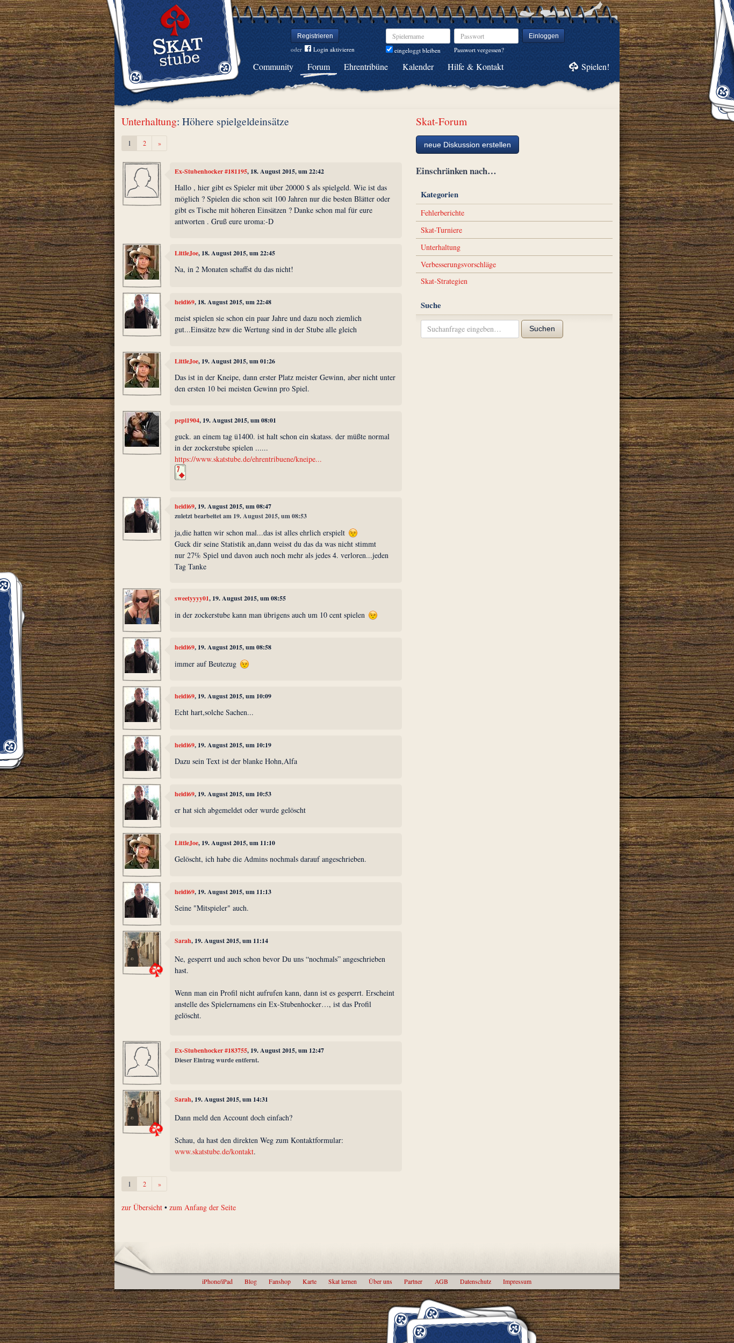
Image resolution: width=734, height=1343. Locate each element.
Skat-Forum (441, 121)
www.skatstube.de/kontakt (214, 1151)
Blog (250, 1281)
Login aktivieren (334, 49)
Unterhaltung (149, 121)
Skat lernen (342, 1281)
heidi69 (185, 301)
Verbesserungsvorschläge (458, 264)
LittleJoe (186, 253)
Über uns (380, 1281)
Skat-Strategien (444, 281)
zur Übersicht (141, 1207)
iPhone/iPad (217, 1281)
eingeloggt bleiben (417, 50)
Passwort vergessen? (479, 50)
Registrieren (315, 36)
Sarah (183, 940)
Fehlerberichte (442, 213)
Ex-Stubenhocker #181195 (211, 171)
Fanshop (280, 1281)
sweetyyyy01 (192, 598)
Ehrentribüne (366, 66)
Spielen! (595, 66)
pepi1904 (187, 420)
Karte (309, 1281)
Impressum (517, 1281)
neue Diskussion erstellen (467, 144)
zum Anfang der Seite (202, 1207)
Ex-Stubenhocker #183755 (211, 1050)
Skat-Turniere (441, 230)
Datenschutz (475, 1281)
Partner (413, 1281)
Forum (318, 66)
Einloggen (544, 36)
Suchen (542, 328)
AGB (441, 1281)
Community (273, 66)
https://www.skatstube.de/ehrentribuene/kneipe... (248, 459)
